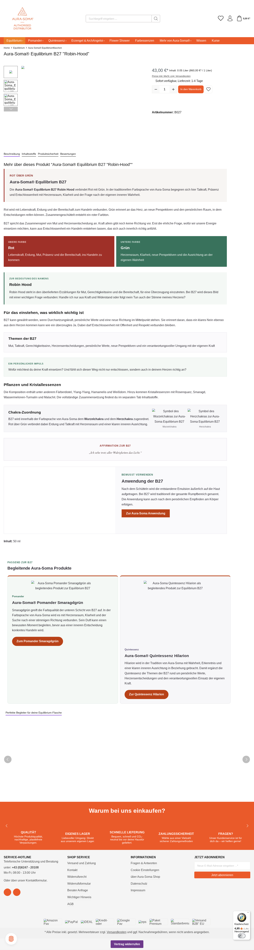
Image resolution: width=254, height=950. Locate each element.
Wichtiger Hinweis (79, 897)
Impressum (138, 890)
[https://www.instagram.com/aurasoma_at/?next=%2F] (16, 892)
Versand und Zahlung (81, 863)
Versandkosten (116, 932)
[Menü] (248, 913)
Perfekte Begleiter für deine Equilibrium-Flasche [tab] (34, 712)
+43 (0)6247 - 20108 (25, 867)
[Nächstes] (11, 109)
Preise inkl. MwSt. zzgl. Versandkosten (171, 76)
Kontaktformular (36, 880)
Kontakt (72, 870)
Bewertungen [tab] (68, 153)
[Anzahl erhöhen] (173, 89)
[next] (246, 759)
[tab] (12, 154)
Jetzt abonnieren (222, 875)
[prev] (8, 759)
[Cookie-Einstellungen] (11, 938)
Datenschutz (139, 883)
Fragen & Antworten (144, 863)
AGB (70, 904)
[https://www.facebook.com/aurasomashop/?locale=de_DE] (7, 892)
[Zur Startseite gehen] (18, 19)
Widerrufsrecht (76, 876)
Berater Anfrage (77, 890)
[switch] (241, 936)
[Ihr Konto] (230, 19)
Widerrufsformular (79, 883)
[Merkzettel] (221, 19)
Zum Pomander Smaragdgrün (38, 641)
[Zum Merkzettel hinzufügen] (208, 89)
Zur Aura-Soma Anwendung (145, 513)
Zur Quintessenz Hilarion (146, 694)
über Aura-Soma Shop (145, 876)
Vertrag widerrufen (127, 944)
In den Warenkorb (190, 89)
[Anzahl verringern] (156, 89)
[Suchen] (156, 18)
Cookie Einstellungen (145, 870)
